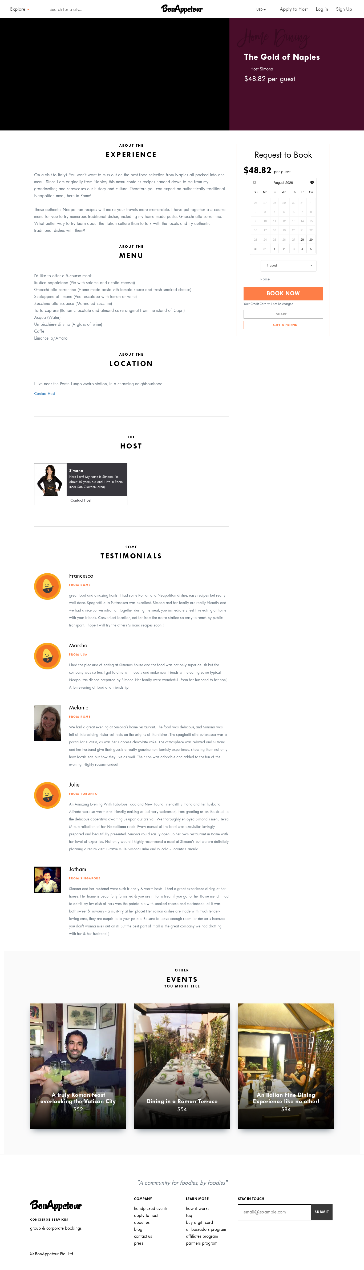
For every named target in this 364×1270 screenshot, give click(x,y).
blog (138, 1230)
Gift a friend (284, 325)
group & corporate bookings (56, 1229)
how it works (197, 1209)
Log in (322, 9)
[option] (114, 74)
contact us (143, 1237)
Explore (18, 9)
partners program (201, 1243)
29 (311, 239)
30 (255, 249)
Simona (76, 471)
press (138, 1243)
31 (265, 249)
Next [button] (217, 69)
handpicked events (150, 1209)
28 (302, 239)
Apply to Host (293, 9)
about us (141, 1223)
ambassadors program (206, 1230)
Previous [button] (11, 69)
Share (282, 314)
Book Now (283, 293)
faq (189, 1216)
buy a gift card (199, 1223)
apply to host (146, 1216)
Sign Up (344, 9)
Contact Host (44, 394)
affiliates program (202, 1237)
